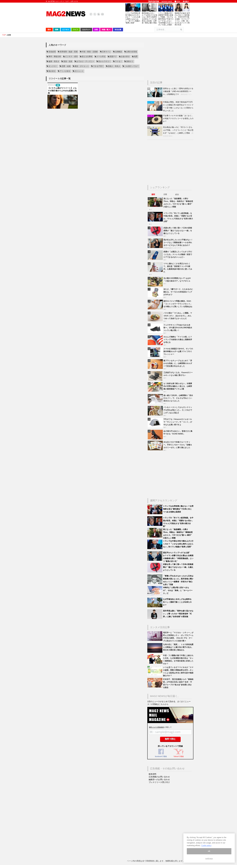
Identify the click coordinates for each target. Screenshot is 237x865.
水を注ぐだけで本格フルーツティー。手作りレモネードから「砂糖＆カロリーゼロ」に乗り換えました (177, 445)
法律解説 (118, 52)
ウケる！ (118, 61)
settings (209, 858)
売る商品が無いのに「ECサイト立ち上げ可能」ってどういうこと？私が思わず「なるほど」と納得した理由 (178, 130)
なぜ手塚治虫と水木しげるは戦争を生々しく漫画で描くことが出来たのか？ (177, 602)
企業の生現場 (131, 52)
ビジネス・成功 (71, 57)
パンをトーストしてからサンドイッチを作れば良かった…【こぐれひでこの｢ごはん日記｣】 (177, 410)
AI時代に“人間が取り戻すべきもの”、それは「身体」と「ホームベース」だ (178, 590)
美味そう (129, 61)
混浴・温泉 (67, 61)
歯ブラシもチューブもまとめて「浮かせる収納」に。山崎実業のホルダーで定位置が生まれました (177, 363)
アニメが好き (65, 71)
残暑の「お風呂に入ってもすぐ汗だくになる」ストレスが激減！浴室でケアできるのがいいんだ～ (177, 254)
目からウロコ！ (104, 61)
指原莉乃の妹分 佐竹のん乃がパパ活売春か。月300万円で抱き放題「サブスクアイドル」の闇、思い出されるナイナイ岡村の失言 (182, 19)
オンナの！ (53, 66)
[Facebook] (91, 14)
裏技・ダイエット (82, 66)
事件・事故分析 (55, 57)
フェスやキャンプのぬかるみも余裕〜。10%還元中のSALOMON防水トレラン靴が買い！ (177, 327)
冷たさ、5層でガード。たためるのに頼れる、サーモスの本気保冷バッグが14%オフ (178, 292)
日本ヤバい (106, 52)
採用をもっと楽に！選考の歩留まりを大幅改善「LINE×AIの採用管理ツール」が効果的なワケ (178, 91)
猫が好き (52, 71)
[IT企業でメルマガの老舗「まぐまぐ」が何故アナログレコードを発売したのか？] (155, 124)
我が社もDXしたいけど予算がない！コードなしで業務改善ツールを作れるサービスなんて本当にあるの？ (178, 242)
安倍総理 (52, 52)
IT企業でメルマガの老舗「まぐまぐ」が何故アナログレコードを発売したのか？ (178, 118)
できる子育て (98, 66)
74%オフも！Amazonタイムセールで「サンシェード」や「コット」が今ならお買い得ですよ (177, 422)
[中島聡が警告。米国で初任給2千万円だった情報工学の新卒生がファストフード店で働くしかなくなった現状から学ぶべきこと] (155, 110)
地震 (135, 57)
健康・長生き (54, 61)
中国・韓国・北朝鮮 (90, 52)
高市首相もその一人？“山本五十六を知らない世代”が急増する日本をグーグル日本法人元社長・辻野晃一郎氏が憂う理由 (149, 18)
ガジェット (79, 71)
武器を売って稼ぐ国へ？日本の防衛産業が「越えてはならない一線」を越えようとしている (177, 230)
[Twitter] (94, 14)
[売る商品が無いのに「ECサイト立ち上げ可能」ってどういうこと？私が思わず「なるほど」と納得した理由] (155, 135)
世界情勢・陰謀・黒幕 (69, 52)
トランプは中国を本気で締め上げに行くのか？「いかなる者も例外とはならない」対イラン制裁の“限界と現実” (132, 18)
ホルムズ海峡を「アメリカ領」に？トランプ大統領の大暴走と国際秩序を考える (177, 339)
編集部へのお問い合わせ (159, 779)
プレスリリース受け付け (159, 782)
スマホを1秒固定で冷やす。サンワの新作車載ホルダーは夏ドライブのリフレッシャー (178, 351)
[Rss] (98, 14)
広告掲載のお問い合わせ (159, 777)
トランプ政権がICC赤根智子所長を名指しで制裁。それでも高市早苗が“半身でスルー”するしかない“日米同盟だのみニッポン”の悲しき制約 (166, 19)
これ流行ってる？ (131, 66)
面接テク (113, 57)
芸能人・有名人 (114, 66)
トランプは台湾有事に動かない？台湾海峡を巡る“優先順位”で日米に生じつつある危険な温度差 (178, 509)
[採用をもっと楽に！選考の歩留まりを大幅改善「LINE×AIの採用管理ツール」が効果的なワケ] (155, 97)
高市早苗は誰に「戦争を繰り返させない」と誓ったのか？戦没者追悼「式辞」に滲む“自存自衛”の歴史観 (178, 614)
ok (209, 851)
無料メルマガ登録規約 (156, 727)
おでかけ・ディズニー (85, 61)
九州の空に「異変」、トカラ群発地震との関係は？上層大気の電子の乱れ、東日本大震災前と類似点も (178, 647)
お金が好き (125, 57)
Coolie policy (206, 845)
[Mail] (102, 14)
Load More (94, 114)
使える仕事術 (87, 57)
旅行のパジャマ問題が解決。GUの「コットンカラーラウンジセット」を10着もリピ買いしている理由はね (177, 304)
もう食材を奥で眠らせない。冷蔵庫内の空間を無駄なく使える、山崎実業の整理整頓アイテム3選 (177, 386)
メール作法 (101, 57)
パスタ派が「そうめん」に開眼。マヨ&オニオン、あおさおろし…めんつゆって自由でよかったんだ (177, 315)
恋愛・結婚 (66, 66)
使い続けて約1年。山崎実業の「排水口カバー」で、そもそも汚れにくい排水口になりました (178, 398)
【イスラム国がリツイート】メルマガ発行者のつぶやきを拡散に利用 (62, 90)
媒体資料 (152, 774)
